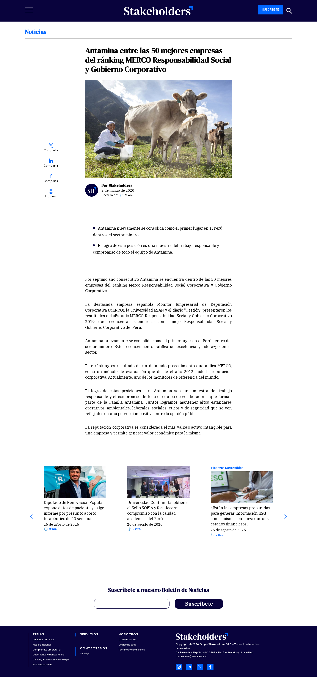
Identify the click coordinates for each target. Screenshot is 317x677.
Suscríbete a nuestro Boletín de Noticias (158, 590)
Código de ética (127, 644)
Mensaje (84, 653)
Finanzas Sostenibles (227, 468)
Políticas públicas (42, 664)
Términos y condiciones (131, 649)
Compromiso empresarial (47, 649)
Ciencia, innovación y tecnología (51, 659)
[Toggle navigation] (29, 10)
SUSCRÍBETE (270, 9)
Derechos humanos (43, 639)
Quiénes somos (127, 639)
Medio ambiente (42, 644)
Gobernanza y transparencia (48, 654)
